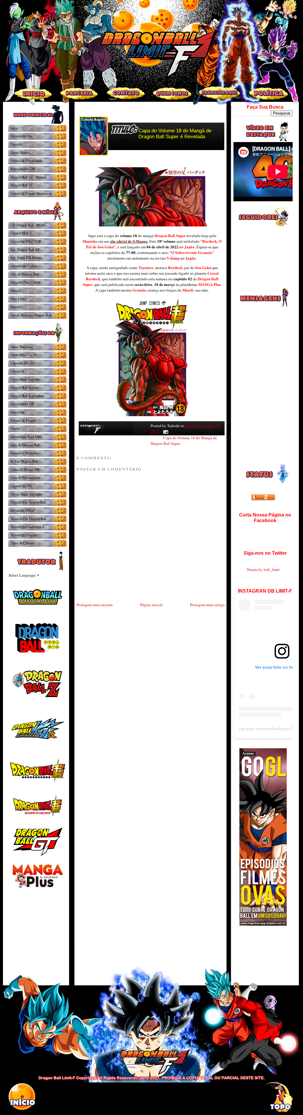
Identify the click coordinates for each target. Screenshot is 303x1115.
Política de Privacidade (26, 160)
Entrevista (17, 412)
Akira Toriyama (21, 346)
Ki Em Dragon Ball (24, 461)
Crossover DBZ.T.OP (25, 241)
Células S (17, 371)
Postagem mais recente (95, 604)
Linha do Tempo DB (24, 469)
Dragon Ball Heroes (24, 387)
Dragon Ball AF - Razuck (28, 177)
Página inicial (151, 604)
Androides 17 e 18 (23, 354)
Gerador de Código (23, 265)
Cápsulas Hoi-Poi (22, 363)
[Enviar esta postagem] (165, 431)
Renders (16, 306)
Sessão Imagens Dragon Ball (30, 315)
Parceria (16, 144)
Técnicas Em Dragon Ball (28, 518)
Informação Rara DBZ (26, 436)
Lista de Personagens (25, 477)
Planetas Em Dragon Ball (28, 502)
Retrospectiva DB (22, 168)
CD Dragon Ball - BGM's (28, 225)
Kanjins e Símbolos (24, 452)
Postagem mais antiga (207, 604)
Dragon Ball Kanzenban (27, 395)
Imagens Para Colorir (25, 282)
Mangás (16, 290)
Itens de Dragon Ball (24, 445)
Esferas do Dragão (23, 420)
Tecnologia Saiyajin (24, 534)
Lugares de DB (21, 485)
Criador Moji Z (21, 233)
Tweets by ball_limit (263, 569)
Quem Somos (20, 152)
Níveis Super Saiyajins (26, 494)
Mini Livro (18, 298)
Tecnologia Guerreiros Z (27, 526)
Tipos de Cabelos (22, 542)
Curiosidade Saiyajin (24, 379)
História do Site (21, 135)
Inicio (14, 128)
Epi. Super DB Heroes (26, 257)
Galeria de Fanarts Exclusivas (31, 193)
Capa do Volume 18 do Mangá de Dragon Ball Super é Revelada (174, 133)
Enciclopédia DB (22, 403)
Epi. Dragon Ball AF (25, 249)
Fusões (15, 428)
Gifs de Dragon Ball (24, 274)
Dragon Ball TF (21, 185)
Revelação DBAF (22, 510)
